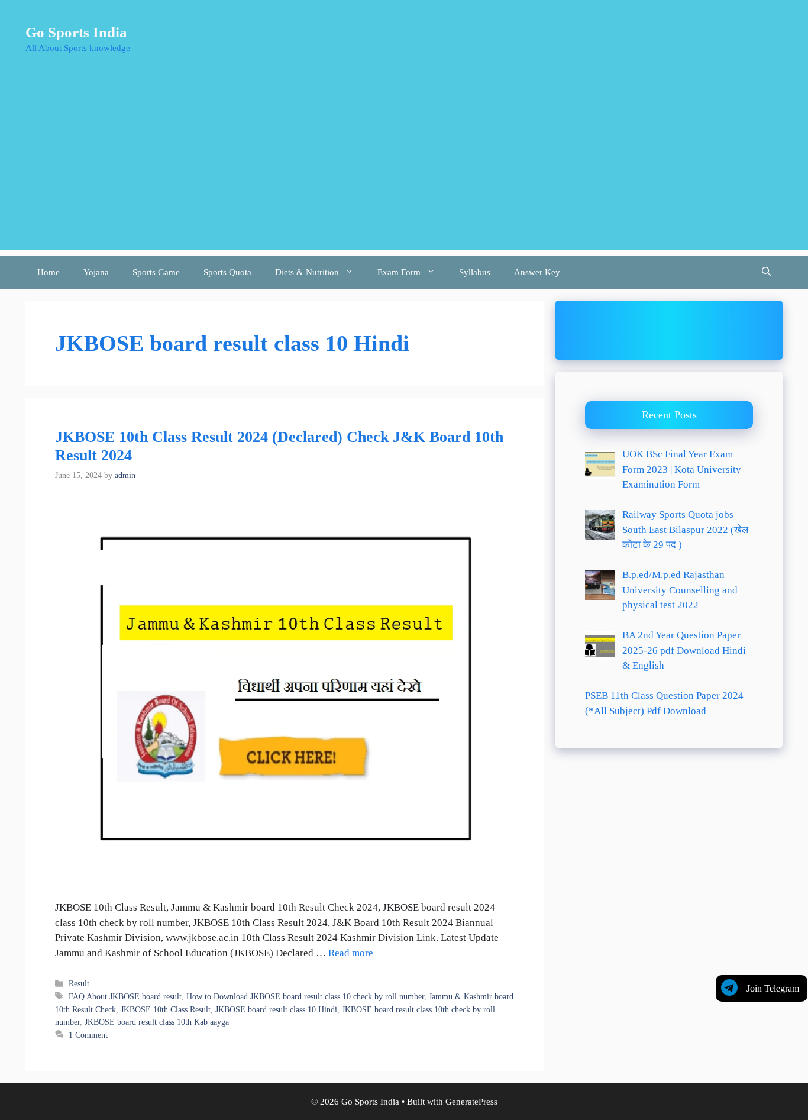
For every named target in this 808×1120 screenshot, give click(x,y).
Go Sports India (76, 32)
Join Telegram (772, 988)
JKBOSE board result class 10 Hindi (276, 1009)
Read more (350, 952)
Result (79, 983)
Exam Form (399, 272)
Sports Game (156, 272)
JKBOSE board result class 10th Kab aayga (157, 1022)
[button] (766, 272)
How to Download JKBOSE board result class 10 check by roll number (305, 996)
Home (48, 272)
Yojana (96, 272)
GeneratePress (471, 1101)
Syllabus (474, 272)
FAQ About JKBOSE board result (125, 996)
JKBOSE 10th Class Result (166, 1009)
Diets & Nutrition (307, 272)
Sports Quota (227, 272)
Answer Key (537, 272)
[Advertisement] (404, 167)
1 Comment (88, 1035)
